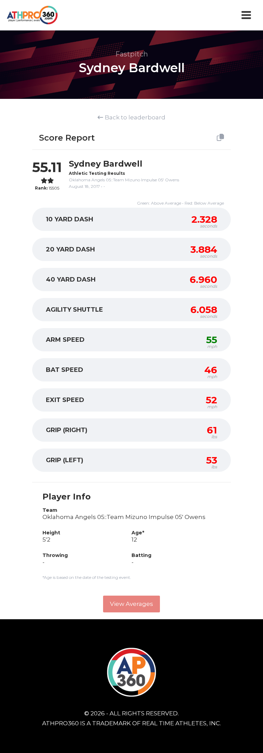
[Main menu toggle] (246, 15)
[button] (131, 604)
